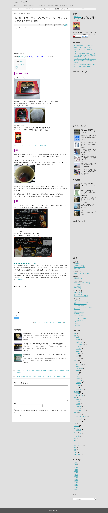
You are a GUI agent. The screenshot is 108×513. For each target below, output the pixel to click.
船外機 (78, 339)
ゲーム (76, 360)
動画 (75, 333)
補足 (16, 68)
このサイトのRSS (79, 315)
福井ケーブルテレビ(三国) (81, 273)
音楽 (75, 397)
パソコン (76, 373)
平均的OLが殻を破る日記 (81, 313)
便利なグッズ (77, 454)
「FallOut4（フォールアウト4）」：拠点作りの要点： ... (88, 199)
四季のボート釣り (79, 265)
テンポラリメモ (78, 321)
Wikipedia (20, 279)
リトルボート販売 (79, 305)
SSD (77, 387)
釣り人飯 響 (77, 268)
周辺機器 (78, 383)
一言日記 (76, 323)
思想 (75, 450)
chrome (78, 378)
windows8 (79, 381)
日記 (75, 423)
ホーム (14, 9)
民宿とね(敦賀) (78, 294)
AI (77, 376)
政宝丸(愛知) (77, 286)
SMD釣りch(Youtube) (31, 9)
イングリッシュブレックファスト (51, 322)
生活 (75, 447)
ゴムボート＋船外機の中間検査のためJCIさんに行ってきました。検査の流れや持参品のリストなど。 (85, 55)
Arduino (78, 393)
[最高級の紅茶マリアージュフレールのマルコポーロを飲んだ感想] (18, 336)
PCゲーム (79, 364)
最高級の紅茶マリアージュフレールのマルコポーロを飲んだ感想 (43, 333)
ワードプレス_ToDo (82, 416)
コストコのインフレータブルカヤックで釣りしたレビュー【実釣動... (88, 164)
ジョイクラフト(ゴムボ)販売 (82, 302)
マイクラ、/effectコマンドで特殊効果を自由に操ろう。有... (88, 192)
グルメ (76, 432)
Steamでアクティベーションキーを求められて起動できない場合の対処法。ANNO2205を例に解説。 (43, 371)
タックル (78, 349)
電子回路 (76, 392)
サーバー (78, 421)
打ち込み (78, 408)
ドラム (78, 404)
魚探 (77, 356)
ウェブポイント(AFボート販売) (82, 307)
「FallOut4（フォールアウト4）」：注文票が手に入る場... (88, 212)
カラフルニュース (79, 312)
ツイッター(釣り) (42, 9)
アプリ (78, 374)
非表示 (21, 61)
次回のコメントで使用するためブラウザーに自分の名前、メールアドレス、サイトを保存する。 (40, 411)
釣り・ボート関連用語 (53, 9)
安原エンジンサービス (80, 304)
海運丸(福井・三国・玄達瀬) (82, 283)
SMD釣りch (77, 17)
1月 (76, 464)
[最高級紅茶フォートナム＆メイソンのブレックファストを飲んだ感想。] (18, 358)
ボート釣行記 (80, 344)
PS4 (77, 366)
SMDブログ (20, 2)
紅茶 (65, 25)
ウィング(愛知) (78, 284)
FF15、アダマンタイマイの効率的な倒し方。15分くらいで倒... (88, 205)
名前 (15, 403)
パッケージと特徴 (20, 64)
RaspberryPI (79, 395)
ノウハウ (78, 414)
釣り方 (78, 351)
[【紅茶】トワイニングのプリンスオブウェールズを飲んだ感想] (18, 347)
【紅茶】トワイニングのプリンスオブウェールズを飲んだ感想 (43, 344)
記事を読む (25, 339)
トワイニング (38, 322)
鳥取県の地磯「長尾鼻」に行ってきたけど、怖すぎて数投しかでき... (88, 158)
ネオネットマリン (79, 300)
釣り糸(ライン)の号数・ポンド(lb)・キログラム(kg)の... (88, 144)
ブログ (76, 413)
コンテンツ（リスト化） (81, 318)
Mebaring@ (77, 263)
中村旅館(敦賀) (78, 278)
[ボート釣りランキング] (77, 37)
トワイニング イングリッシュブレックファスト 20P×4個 (30, 145)
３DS (77, 362)
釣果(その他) (79, 342)
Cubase (78, 406)
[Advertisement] (41, 40)
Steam (78, 370)
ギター (78, 401)
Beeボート (77, 309)
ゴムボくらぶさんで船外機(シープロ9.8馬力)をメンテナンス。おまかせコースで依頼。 (85, 60)
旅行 (75, 428)
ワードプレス (80, 419)
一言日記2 (77, 325)
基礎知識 (78, 346)
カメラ (76, 452)
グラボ (78, 385)
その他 (78, 358)
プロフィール (20, 9)
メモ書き (76, 426)
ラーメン (78, 434)
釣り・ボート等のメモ (66, 9)
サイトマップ (76, 9)
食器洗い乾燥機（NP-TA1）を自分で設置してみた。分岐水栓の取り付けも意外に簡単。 (42, 376)
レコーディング (80, 410)
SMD (65, 322)
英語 (75, 438)
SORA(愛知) (77, 288)
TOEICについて (78, 320)
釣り (75, 336)
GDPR (83, 9)
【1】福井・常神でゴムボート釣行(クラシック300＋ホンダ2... (88, 151)
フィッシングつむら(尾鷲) (81, 296)
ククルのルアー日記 (79, 267)
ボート (78, 353)
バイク (76, 443)
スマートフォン (78, 445)
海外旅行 (78, 430)
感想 (16, 66)
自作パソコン (80, 389)
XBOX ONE (79, 368)
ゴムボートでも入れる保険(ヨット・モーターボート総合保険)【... (88, 171)
